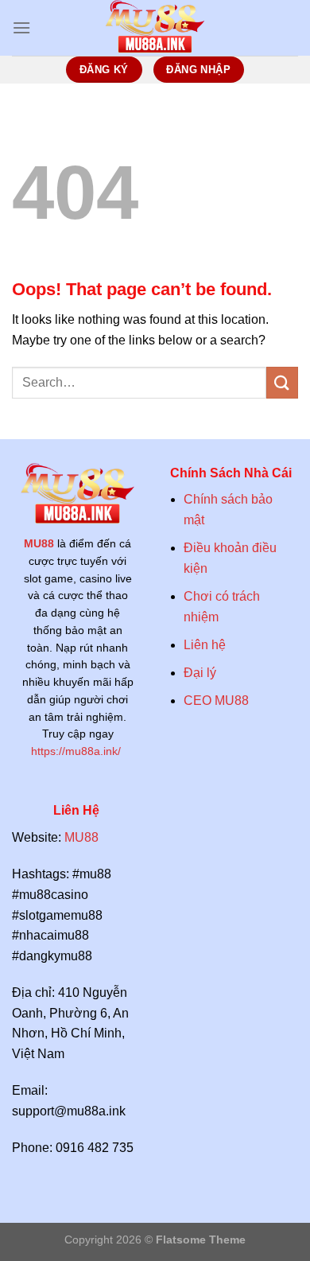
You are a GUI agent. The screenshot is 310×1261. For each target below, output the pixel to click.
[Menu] (21, 27)
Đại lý (200, 672)
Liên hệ (205, 645)
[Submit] (282, 382)
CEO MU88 (216, 700)
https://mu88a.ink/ (77, 751)
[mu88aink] (155, 28)
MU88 (39, 544)
